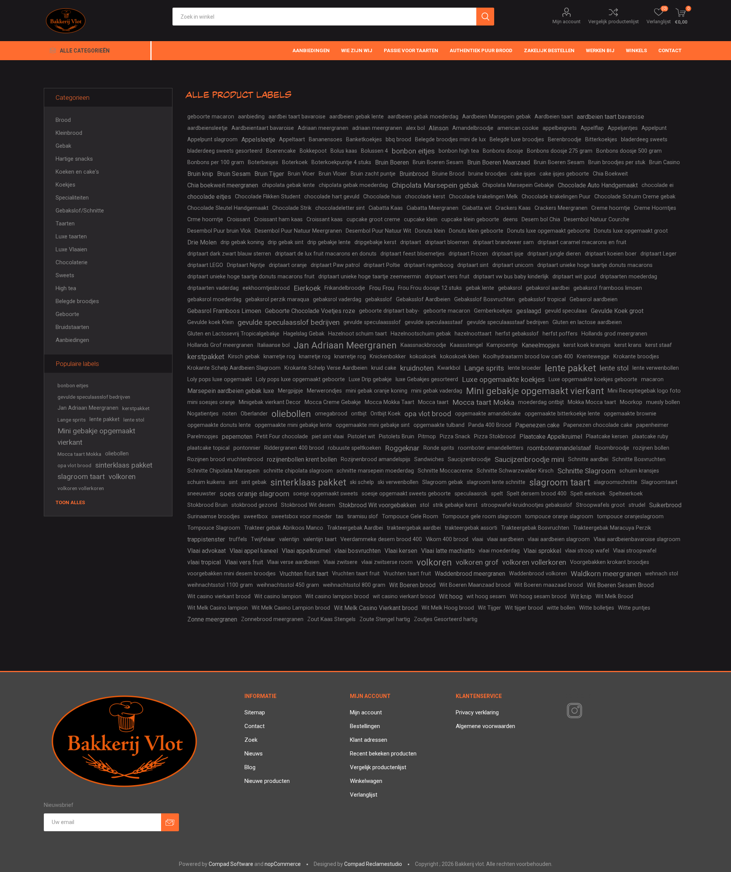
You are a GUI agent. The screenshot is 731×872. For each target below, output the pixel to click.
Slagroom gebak (442, 482)
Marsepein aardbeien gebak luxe (230, 390)
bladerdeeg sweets (644, 139)
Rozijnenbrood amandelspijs (375, 459)
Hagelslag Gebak (303, 334)
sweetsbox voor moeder (301, 516)
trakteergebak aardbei (414, 528)
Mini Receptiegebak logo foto (644, 391)
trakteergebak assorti (471, 528)
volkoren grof (477, 562)
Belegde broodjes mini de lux (450, 139)
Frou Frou (381, 288)
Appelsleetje (258, 139)
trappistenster (206, 539)
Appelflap (592, 128)
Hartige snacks (74, 158)
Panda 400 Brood (489, 425)
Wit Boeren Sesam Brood (620, 585)
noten (229, 413)
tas (339, 516)
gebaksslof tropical (542, 299)
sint (233, 482)
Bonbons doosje (503, 151)
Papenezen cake (537, 425)
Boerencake (281, 151)
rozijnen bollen (651, 448)
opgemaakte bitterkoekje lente (562, 413)
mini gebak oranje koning (376, 391)
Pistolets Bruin (396, 436)
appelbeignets (560, 128)
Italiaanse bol (273, 345)
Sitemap (254, 712)
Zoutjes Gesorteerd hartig (445, 619)
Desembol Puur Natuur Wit (378, 231)
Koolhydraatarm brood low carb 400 (528, 356)
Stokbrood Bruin (207, 505)
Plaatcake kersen (607, 436)
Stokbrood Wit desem (308, 505)
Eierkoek (307, 288)
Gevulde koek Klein (210, 322)
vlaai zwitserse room (387, 562)
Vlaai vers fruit (244, 562)
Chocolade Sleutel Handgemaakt (227, 208)
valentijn (289, 539)
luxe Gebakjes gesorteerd (427, 379)
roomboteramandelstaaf (559, 448)
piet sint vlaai (328, 436)
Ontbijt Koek (385, 413)
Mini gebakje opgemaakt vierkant (535, 391)
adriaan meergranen (377, 128)
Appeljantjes (623, 128)
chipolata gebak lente (288, 185)
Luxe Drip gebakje (370, 379)
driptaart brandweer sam (503, 242)
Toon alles (70, 502)
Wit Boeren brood (412, 585)
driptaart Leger (658, 254)
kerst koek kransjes (587, 345)
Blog (249, 767)
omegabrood (331, 413)
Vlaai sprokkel (542, 550)
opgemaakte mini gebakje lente (293, 425)
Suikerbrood (665, 505)
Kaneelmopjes (541, 345)
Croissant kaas (324, 219)
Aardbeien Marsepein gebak (496, 116)
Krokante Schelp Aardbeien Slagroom (234, 368)
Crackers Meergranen (561, 208)
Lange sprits (484, 368)
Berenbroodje (564, 139)
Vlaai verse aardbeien (293, 562)
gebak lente (480, 288)
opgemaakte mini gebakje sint (373, 425)
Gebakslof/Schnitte (80, 210)
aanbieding (251, 116)
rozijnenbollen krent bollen (302, 459)
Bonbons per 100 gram (215, 162)
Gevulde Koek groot (617, 311)
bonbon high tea (459, 151)
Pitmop (427, 436)
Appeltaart (292, 139)
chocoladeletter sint (340, 208)
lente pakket (570, 368)
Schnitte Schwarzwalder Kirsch (515, 471)
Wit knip (581, 596)
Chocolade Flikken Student (267, 196)
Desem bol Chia (541, 219)
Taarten (65, 223)
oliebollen (291, 414)
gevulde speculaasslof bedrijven (289, 322)
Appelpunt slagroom (212, 139)
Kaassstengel (466, 345)
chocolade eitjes (209, 196)
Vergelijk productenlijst (613, 21)
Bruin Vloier (333, 174)
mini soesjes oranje (211, 402)
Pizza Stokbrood (495, 436)
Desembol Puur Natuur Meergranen (298, 231)
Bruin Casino (664, 162)
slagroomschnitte (615, 482)
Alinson (438, 128)
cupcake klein (420, 219)
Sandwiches (429, 459)
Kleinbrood (69, 132)
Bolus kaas (343, 151)
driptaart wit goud (574, 276)
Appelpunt (654, 128)
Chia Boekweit (610, 174)
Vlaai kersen (401, 550)
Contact (254, 726)
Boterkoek (295, 162)
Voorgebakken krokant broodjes (609, 562)
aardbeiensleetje (207, 128)
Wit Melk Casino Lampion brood (291, 608)
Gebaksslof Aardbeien (423, 299)
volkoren (434, 562)
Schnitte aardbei (588, 459)
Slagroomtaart (659, 482)
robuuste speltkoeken (354, 448)
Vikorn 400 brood (447, 539)
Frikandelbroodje (344, 288)
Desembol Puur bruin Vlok (219, 231)
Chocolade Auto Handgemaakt (598, 185)
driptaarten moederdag (628, 276)
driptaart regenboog (428, 265)
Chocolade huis (382, 196)
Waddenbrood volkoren (538, 573)
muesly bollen (663, 402)
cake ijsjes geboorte (564, 174)
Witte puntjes (634, 608)
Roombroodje (612, 448)
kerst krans (628, 345)
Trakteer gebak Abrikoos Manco (283, 528)
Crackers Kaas (513, 208)
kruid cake (383, 368)
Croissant (238, 219)
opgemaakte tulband (438, 425)
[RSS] (587, 711)
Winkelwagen (366, 781)
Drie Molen (202, 242)
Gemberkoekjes (493, 311)
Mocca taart (433, 402)
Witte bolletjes (596, 608)
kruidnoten (417, 368)
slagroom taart (559, 482)
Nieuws (253, 753)
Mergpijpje (290, 391)
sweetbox (256, 516)
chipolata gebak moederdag (353, 185)
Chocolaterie (72, 262)
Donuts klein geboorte (476, 231)
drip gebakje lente (329, 242)
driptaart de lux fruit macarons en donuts (326, 254)
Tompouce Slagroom (213, 528)
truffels (238, 539)
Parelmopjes (202, 436)
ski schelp (362, 482)
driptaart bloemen (447, 242)
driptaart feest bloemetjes (412, 254)
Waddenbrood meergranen (470, 573)
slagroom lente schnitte (496, 482)
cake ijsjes (523, 174)
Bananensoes (325, 139)
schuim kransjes (639, 471)
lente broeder (524, 368)
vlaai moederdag (499, 551)
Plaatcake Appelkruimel (550, 436)
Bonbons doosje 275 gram (559, 151)
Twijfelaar (263, 539)
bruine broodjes (487, 174)
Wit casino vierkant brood (219, 596)
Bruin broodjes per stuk (616, 162)
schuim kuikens (206, 482)
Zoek (250, 739)
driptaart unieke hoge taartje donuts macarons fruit (250, 276)
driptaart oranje (288, 265)
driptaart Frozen (468, 254)
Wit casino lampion (278, 596)
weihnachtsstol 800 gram (354, 585)
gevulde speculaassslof (372, 322)
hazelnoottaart (473, 334)
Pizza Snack (455, 436)
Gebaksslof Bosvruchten (484, 299)
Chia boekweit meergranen (222, 185)
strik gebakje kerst (455, 505)
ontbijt (359, 413)
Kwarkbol (448, 368)
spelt (497, 493)
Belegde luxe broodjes (517, 139)
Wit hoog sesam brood (538, 596)
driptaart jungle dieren (554, 254)
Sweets (65, 275)
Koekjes (65, 184)
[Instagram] (573, 711)
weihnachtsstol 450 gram (288, 585)
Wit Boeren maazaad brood (548, 585)
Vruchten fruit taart (303, 573)
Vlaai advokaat (206, 550)
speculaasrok (471, 493)
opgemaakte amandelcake (488, 413)
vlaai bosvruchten (357, 550)
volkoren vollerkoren (534, 562)
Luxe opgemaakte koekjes (503, 379)
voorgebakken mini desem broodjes (231, 573)
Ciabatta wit (477, 208)
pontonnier (246, 448)
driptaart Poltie (382, 265)
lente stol (614, 368)
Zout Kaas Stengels (331, 619)
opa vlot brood (427, 413)
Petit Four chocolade (282, 436)
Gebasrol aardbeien (594, 299)
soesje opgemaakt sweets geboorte (406, 493)
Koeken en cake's (77, 171)
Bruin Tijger (269, 173)
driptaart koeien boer (611, 254)
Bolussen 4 (374, 151)
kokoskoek (423, 356)
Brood (63, 120)
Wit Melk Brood (614, 596)
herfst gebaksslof (517, 334)
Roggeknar (402, 448)
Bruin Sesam (234, 173)
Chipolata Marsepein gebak (435, 185)
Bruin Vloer (301, 174)
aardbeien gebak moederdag (423, 116)
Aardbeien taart (554, 116)
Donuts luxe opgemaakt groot (631, 231)
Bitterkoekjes (601, 139)
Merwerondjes (324, 391)
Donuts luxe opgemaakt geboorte (548, 231)
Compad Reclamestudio (373, 864)
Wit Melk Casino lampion (217, 608)
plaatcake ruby (650, 436)
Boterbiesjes (263, 162)
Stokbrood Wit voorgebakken (377, 505)
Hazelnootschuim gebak (421, 334)
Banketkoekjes (364, 139)
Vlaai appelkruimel (306, 550)
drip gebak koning (242, 242)
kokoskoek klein (459, 356)
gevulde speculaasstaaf (434, 322)
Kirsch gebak (244, 356)
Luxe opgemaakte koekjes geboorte (593, 379)
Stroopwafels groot (600, 505)
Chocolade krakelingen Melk (483, 196)
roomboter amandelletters (491, 448)
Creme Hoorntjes (655, 208)
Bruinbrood (413, 173)
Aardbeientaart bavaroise (262, 128)
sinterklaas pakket (308, 482)
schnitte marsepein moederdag (375, 471)
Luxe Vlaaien (71, 249)
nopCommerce (283, 864)
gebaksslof (378, 299)
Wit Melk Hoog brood (447, 608)
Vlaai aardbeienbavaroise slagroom (637, 539)
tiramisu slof (362, 516)
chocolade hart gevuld (331, 196)
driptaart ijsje (508, 254)
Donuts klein (430, 231)
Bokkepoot (313, 151)
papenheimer (652, 425)
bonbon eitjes (413, 151)
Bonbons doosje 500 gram (629, 151)
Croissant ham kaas (278, 219)
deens (510, 219)
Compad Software (231, 864)
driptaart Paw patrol (335, 265)
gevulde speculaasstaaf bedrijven (508, 322)
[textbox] (324, 17)
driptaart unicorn (512, 265)
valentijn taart (320, 539)
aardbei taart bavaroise (297, 116)
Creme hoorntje (610, 208)
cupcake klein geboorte (470, 219)
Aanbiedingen (72, 340)
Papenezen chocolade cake (597, 425)
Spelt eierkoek (587, 493)
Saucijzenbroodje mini (529, 459)
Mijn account (566, 21)
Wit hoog (451, 596)
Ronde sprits (438, 448)
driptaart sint (472, 265)
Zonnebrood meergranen (272, 619)
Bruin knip (200, 173)
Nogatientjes (203, 413)
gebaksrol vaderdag (337, 299)
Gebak (63, 145)
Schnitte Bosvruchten (639, 459)
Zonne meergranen (212, 619)
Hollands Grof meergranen (220, 345)
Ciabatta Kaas (386, 208)
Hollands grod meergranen (614, 334)
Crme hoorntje (205, 219)
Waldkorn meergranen (606, 573)
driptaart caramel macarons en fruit (582, 242)
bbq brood (398, 139)
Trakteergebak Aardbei (355, 528)
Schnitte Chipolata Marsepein (223, 471)
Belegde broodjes (77, 301)
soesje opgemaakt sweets (325, 493)
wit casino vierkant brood (404, 596)
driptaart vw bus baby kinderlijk (511, 276)
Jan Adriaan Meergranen (345, 345)
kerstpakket (205, 356)
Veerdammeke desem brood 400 (381, 539)
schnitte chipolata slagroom (298, 471)
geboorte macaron (210, 116)
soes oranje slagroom (254, 493)
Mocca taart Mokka (483, 402)
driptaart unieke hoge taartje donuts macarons (595, 265)
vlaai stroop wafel (587, 551)
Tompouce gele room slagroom (481, 516)
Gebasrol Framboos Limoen (224, 311)
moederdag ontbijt (541, 402)
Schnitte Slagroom (586, 470)
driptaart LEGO (205, 265)
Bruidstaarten (72, 327)
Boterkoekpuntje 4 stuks (341, 162)
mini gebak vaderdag (436, 391)
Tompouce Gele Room (410, 516)
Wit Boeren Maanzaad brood (475, 585)
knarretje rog (279, 356)
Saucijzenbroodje (469, 459)
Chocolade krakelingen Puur (556, 196)
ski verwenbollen (398, 482)
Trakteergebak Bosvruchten (535, 528)
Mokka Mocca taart (592, 402)
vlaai (477, 539)
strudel (637, 505)
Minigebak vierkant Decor (270, 402)
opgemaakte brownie (630, 413)
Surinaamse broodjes (213, 516)
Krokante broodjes (636, 356)
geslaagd (528, 311)
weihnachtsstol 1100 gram (220, 585)
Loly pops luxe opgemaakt (219, 379)
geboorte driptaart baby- (389, 311)
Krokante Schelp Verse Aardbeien (325, 368)
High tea (66, 288)
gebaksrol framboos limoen (607, 288)
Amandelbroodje (472, 128)
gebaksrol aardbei (548, 288)
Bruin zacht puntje (373, 174)
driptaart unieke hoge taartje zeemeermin (369, 276)
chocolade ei (658, 185)
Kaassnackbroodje (423, 345)
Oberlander (254, 413)
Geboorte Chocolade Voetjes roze (310, 311)
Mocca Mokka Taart (389, 402)
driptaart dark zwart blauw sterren (229, 254)
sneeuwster (201, 493)
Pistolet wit (361, 436)
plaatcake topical (208, 448)
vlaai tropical (204, 562)
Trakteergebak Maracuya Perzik (612, 528)
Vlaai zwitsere (340, 562)
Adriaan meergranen (323, 128)
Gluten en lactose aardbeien (587, 322)
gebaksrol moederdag (214, 299)
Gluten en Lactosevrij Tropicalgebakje (233, 334)
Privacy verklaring (477, 712)
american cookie (518, 128)
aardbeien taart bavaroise (610, 116)
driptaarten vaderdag (213, 288)
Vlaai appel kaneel (254, 550)
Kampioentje (502, 345)
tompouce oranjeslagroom (630, 516)
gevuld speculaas (566, 311)
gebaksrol (510, 288)
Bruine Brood (448, 174)
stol (424, 505)
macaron (652, 379)
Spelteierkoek (626, 493)
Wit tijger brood (524, 608)
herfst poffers (560, 334)
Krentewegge (593, 356)
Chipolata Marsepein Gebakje (518, 185)
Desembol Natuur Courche (596, 219)
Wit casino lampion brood (337, 596)
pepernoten (237, 436)
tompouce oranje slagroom (559, 516)
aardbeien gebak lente (356, 116)
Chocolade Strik (291, 208)
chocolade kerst (425, 196)
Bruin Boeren (392, 162)
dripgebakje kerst (375, 242)
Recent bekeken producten (383, 753)
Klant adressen (368, 739)
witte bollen (561, 608)
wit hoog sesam (486, 596)
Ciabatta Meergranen (432, 208)
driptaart (410, 242)
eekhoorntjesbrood (266, 288)
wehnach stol (661, 573)
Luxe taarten (71, 236)
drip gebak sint (285, 242)
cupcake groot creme (373, 219)
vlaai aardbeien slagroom (559, 539)
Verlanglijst (363, 794)
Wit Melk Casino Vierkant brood (376, 608)
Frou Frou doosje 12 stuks (430, 288)
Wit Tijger (489, 608)
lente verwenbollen (655, 368)
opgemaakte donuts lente (219, 425)
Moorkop (631, 402)
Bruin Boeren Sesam (438, 162)
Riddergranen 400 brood (294, 448)
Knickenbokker (388, 356)
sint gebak (254, 482)
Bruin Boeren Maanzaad (498, 162)
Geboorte (67, 314)
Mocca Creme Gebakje (333, 402)
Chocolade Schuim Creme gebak (634, 196)
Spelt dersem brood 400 (537, 493)
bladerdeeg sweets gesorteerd (224, 151)
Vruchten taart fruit (356, 573)
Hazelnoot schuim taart (357, 334)
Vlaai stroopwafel (634, 551)
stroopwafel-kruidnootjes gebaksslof (526, 505)
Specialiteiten (72, 197)
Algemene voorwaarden (485, 726)
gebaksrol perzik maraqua (277, 299)
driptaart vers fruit (447, 276)
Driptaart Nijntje (246, 265)
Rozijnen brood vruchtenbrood (225, 459)
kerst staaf (658, 345)
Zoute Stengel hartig (384, 619)
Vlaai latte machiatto (448, 550)
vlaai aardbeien (505, 539)
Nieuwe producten (267, 781)
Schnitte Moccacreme (445, 471)
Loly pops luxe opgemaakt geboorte (300, 379)
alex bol (415, 128)
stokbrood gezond (254, 505)
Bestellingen (365, 726)
